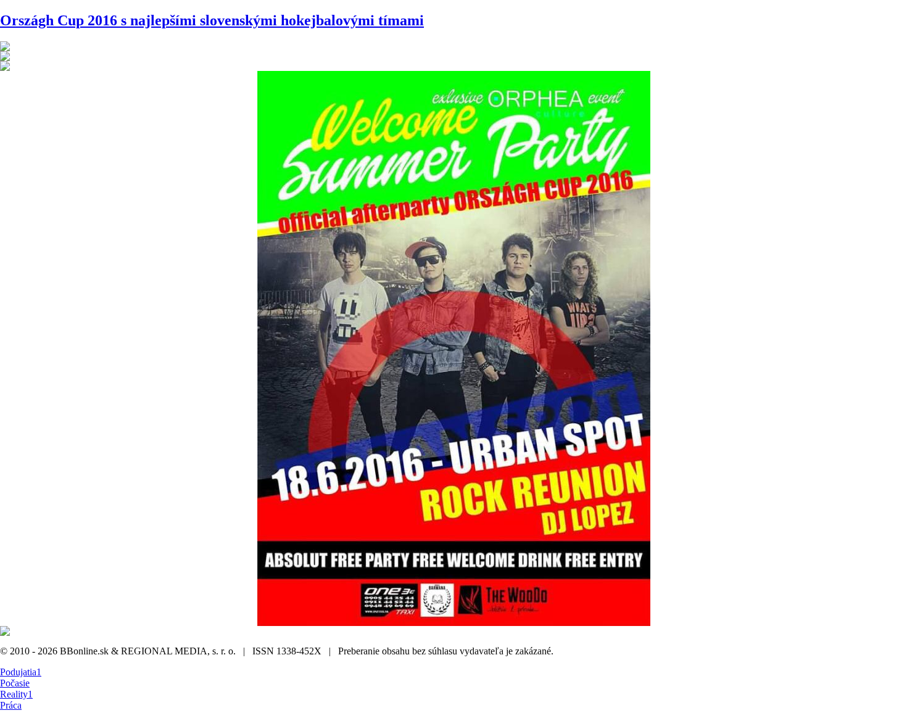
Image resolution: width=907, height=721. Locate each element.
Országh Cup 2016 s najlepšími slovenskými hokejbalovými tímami (212, 20)
